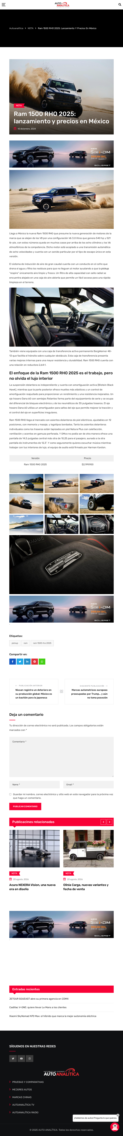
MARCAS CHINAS (22, 1097)
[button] (103, 822)
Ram (25, 643)
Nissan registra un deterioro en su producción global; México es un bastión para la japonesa (33, 694)
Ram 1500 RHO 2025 (42, 643)
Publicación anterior (30, 686)
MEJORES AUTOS (22, 1089)
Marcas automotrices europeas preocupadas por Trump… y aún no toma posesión (89, 694)
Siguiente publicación (92, 686)
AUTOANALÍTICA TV (23, 1104)
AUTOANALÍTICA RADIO (25, 1112)
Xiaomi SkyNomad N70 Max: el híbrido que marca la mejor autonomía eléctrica (52, 1016)
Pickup (15, 643)
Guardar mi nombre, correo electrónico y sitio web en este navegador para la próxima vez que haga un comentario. (63, 796)
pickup (105, 268)
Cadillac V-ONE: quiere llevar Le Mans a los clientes (37, 1007)
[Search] (119, 4)
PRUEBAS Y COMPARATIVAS (28, 1082)
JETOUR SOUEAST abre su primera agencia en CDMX (39, 998)
